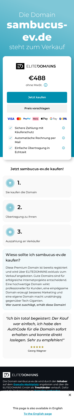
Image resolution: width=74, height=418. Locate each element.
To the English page (38, 413)
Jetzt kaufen (37, 97)
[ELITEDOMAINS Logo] (37, 375)
